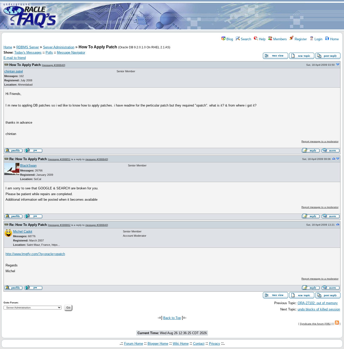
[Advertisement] (201, 16)
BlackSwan (28, 165)
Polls (49, 52)
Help (261, 39)
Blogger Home (158, 343)
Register (300, 39)
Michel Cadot (22, 231)
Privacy (214, 343)
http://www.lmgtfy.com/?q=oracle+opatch (35, 254)
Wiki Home (181, 343)
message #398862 (60, 225)
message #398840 (53, 65)
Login (318, 39)
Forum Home (133, 343)
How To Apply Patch (25, 65)
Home (334, 39)
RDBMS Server (27, 47)
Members (279, 39)
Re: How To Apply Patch (28, 159)
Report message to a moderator (319, 141)
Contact (198, 343)
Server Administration (58, 47)
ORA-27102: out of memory (318, 303)
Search (245, 39)
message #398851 (60, 159)
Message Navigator (71, 52)
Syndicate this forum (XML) (315, 323)
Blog (229, 39)
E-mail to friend (15, 58)
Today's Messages (28, 52)
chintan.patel (13, 71)
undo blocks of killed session (319, 309)
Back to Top (172, 318)
